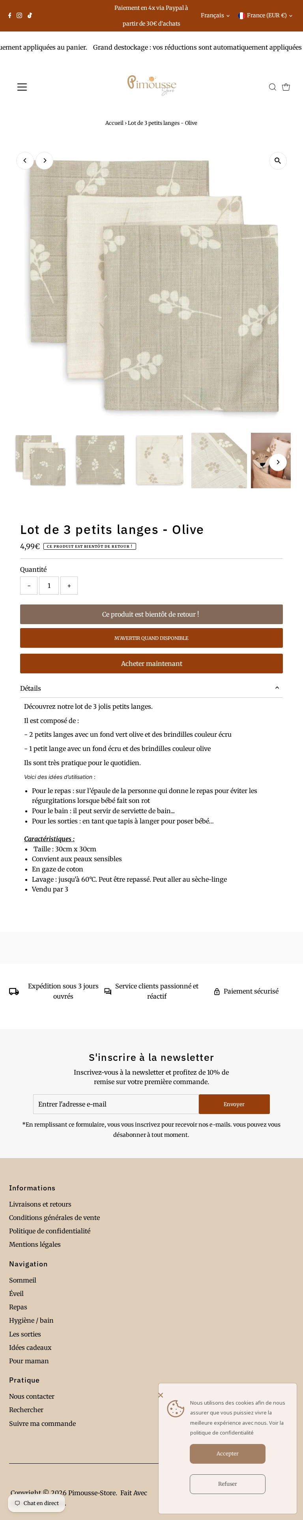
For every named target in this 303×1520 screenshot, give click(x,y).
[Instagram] (19, 15)
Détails (30, 688)
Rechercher (26, 1410)
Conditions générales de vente (54, 1218)
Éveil (16, 1294)
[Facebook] (9, 15)
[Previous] (25, 160)
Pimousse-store (92, 1493)
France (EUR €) (267, 15)
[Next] (44, 160)
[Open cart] (286, 87)
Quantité (33, 569)
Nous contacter (31, 1396)
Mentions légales (35, 1244)
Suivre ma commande (42, 1423)
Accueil (114, 123)
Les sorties (25, 1334)
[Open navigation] (45, 87)
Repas (18, 1307)
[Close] (226, 1395)
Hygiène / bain (31, 1320)
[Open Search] (272, 87)
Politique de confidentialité (49, 1231)
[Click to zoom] (278, 161)
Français (212, 15)
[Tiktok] (30, 15)
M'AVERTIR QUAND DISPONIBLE (151, 638)
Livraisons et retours (40, 1204)
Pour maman (29, 1361)
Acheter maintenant (151, 663)
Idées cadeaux (30, 1347)
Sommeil (22, 1280)
